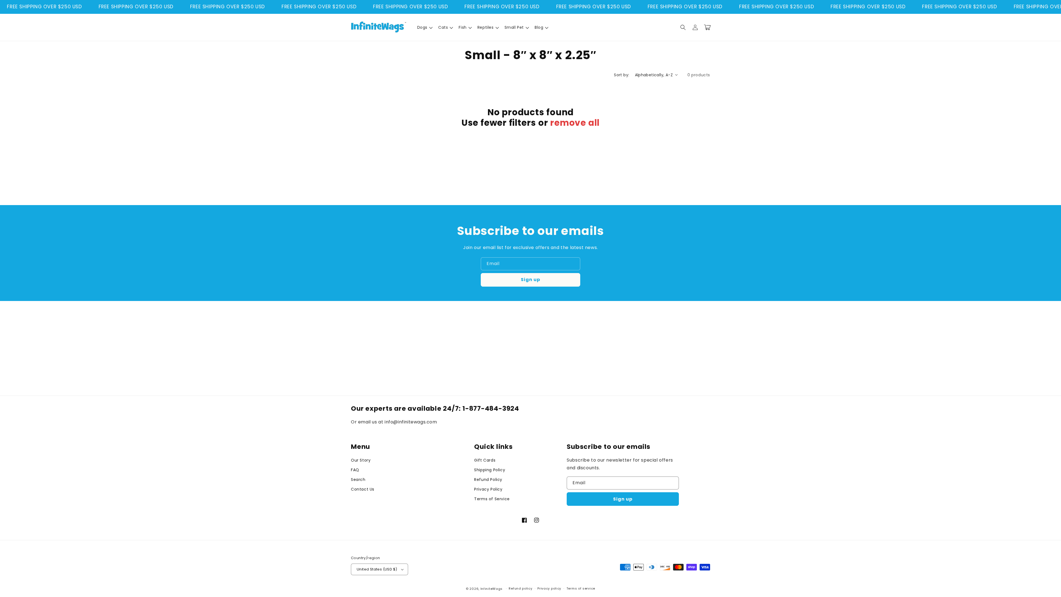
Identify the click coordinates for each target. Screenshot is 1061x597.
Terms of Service (492, 499)
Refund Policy (488, 479)
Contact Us (362, 489)
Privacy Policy (488, 489)
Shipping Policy (489, 470)
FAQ (355, 470)
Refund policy (520, 588)
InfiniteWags (491, 588)
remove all (575, 122)
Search (358, 479)
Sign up (530, 279)
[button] (424, 27)
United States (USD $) (377, 569)
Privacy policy (549, 588)
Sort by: (621, 75)
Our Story (361, 460)
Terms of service (580, 588)
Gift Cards (484, 460)
